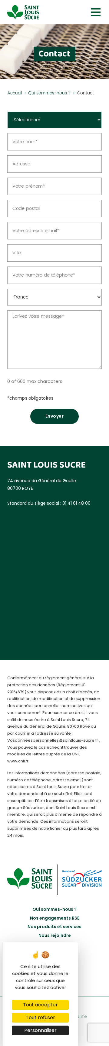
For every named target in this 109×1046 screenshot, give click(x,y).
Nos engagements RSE (54, 918)
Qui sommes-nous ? (49, 93)
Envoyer (54, 416)
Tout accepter (40, 1004)
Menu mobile (96, 12)
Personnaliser (40, 1030)
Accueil (14, 93)
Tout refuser (40, 1017)
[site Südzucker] (82, 879)
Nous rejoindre (54, 935)
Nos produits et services (54, 927)
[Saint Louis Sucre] (23, 12)
